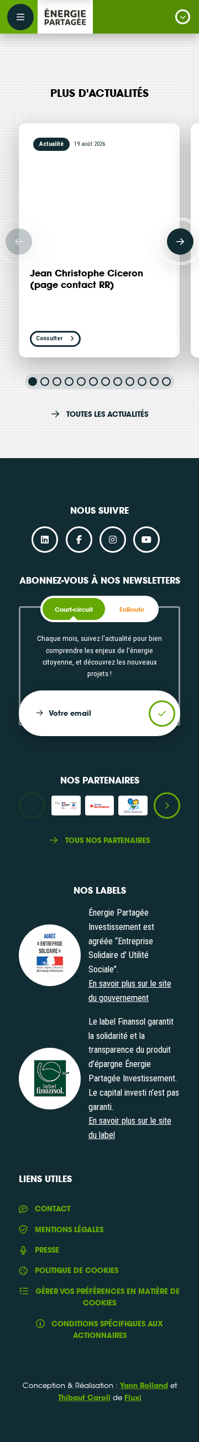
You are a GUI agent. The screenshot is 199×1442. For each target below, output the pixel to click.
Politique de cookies (76, 1270)
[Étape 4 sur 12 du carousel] (69, 381)
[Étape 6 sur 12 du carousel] (93, 381)
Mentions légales (69, 1229)
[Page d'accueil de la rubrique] (106, 17)
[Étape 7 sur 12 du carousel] (105, 381)
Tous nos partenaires (107, 840)
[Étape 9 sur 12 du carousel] (129, 381)
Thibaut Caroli (84, 1397)
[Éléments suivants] (180, 241)
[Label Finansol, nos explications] (50, 1078)
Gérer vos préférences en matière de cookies (107, 1297)
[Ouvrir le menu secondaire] (20, 17)
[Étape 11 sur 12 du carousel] (154, 381)
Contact (52, 1209)
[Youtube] (146, 539)
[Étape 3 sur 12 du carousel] (57, 381)
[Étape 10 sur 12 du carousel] (142, 381)
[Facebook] (79, 539)
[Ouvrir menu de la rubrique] (182, 16)
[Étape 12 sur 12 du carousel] (166, 381)
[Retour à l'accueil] (65, 17)
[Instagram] (113, 539)
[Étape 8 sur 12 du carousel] (117, 381)
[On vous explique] (50, 955)
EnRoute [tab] (131, 609)
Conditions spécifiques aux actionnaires (107, 1329)
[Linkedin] (45, 539)
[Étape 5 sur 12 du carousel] (81, 381)
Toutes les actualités (107, 414)
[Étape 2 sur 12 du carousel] (44, 381)
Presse (47, 1250)
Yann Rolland (144, 1385)
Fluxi (133, 1397)
